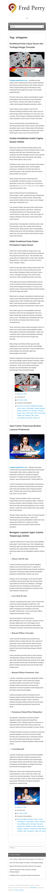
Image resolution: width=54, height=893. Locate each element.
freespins (42, 821)
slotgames (26, 828)
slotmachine (34, 828)
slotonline (20, 831)
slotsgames (30, 831)
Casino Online (23, 400)
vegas (35, 417)
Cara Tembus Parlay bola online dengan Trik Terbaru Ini (26, 859)
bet (24, 406)
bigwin (25, 819)
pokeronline (41, 413)
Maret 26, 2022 (21, 394)
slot (23, 415)
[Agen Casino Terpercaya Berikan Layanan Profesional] (27, 788)
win (39, 417)
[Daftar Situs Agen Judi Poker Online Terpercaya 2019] (27, 4)
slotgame (28, 415)
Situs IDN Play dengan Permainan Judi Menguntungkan (26, 862)
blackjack (40, 406)
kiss (29, 410)
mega (19, 413)
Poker (36, 413)
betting (28, 406)
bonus (19, 408)
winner (44, 831)
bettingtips (33, 406)
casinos (36, 821)
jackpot (19, 410)
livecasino (41, 410)
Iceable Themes (18, 890)
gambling (42, 408)
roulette (19, 415)
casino (24, 408)
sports (37, 415)
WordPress (34, 887)
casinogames (21, 821)
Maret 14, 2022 (21, 807)
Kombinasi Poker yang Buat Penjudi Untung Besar (25, 875)
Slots (32, 415)
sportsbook (29, 417)
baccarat (20, 406)
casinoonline (30, 408)
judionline (25, 410)
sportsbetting (21, 417)
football (36, 408)
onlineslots (28, 826)
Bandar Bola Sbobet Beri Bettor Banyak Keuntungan (25, 866)
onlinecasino (30, 413)
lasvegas (34, 410)
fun (18, 824)
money (23, 413)
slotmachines (42, 828)
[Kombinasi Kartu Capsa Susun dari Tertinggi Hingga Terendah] (27, 375)
